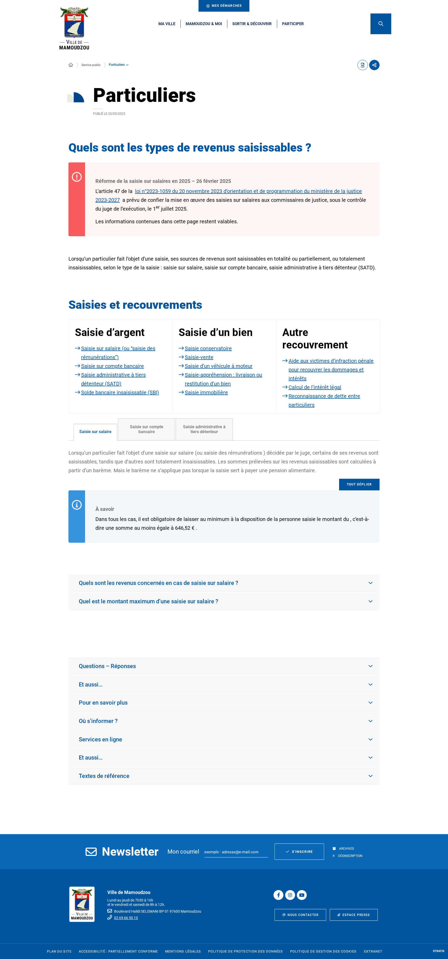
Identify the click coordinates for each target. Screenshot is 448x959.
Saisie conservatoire (208, 348)
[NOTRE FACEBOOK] (278, 895)
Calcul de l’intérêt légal (315, 387)
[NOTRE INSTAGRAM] (290, 895)
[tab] (95, 432)
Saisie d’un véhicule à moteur (219, 366)
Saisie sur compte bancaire (112, 366)
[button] (380, 23)
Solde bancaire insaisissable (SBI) (120, 392)
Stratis (438, 951)
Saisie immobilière (206, 392)
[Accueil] (70, 65)
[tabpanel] (224, 544)
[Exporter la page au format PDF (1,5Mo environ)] (363, 65)
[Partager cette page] (374, 65)
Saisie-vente (199, 357)
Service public (91, 65)
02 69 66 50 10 (126, 918)
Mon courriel (183, 851)
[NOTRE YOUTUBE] (302, 895)
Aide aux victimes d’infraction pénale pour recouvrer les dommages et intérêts (331, 370)
